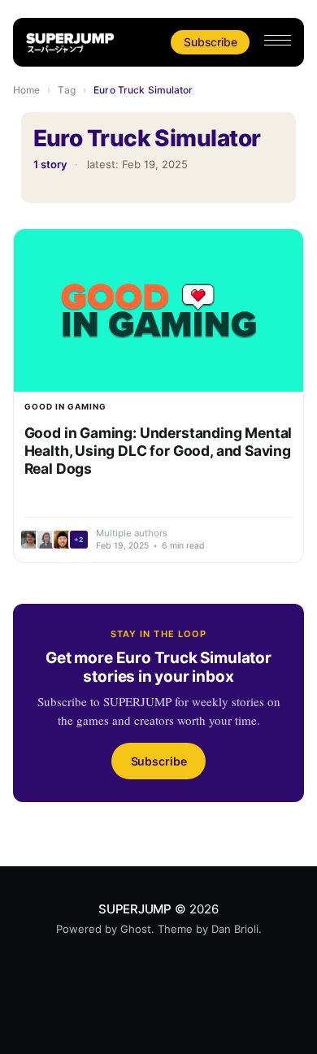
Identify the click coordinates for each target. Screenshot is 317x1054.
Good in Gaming (65, 406)
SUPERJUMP (135, 909)
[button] (277, 40)
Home (26, 90)
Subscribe (210, 42)
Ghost (135, 928)
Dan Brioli (234, 928)
